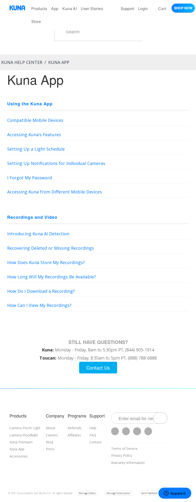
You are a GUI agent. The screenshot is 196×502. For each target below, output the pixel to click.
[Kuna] (17, 7)
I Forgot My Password (29, 177)
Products (39, 8)
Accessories (19, 456)
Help (92, 428)
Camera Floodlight (24, 435)
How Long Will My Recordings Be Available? (51, 277)
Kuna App (17, 449)
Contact (95, 442)
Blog (49, 442)
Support (127, 8)
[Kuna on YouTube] (137, 431)
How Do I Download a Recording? (41, 291)
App (54, 8)
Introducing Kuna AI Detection (38, 234)
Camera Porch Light (25, 428)
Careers (52, 435)
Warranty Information (128, 462)
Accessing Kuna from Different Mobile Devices (54, 192)
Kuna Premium (21, 442)
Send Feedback (149, 493)
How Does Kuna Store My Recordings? (46, 262)
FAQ (92, 435)
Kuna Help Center (21, 62)
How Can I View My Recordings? (39, 305)
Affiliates (74, 435)
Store (36, 21)
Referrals (75, 428)
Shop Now (183, 8)
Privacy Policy (121, 455)
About (50, 428)
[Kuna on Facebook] (126, 431)
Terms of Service (124, 448)
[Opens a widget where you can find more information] (174, 494)
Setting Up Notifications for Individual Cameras (56, 163)
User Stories (92, 8)
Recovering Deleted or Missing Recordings (50, 248)
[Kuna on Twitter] (115, 431)
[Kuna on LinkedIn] (148, 431)
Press (50, 449)
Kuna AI (69, 8)
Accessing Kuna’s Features (34, 134)
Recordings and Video (32, 217)
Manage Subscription (118, 493)
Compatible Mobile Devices (35, 120)
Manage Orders (87, 493)
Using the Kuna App (30, 104)
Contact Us (98, 367)
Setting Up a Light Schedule (36, 149)
